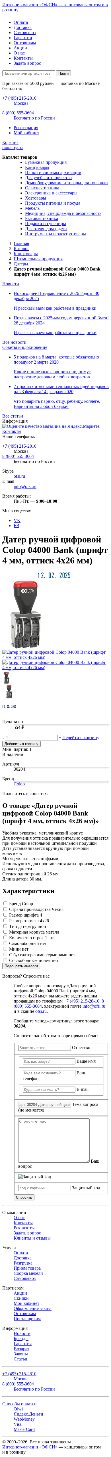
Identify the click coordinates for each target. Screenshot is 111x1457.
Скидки (21, 1298)
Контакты (23, 58)
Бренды (21, 1338)
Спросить (24, 1197)
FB (16, 525)
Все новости (14, 342)
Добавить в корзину (21, 744)
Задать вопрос (27, 63)
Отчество (81, 1047)
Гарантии (23, 37)
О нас (19, 53)
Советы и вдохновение (24, 347)
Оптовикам (25, 42)
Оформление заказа (33, 1308)
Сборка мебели (28, 1273)
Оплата (21, 22)
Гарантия (23, 1343)
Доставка (23, 27)
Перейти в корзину (80, 737)
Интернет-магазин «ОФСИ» (29, 1447)
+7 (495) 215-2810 (19, 446)
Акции (20, 47)
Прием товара (27, 1268)
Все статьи (12, 416)
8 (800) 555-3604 (18, 456)
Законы (21, 1353)
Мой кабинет (26, 132)
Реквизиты (24, 1227)
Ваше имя (86, 1061)
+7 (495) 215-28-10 (81, 1001)
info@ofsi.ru (25, 486)
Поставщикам (27, 1318)
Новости (10, 283)
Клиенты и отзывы (32, 1238)
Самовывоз (25, 32)
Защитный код (86, 1187)
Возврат (21, 1348)
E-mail (83, 1089)
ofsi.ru (19, 476)
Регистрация (26, 127)
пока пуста (12, 145)
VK (17, 520)
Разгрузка (23, 1263)
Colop (19, 783)
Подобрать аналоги (21, 966)
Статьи (20, 1359)
